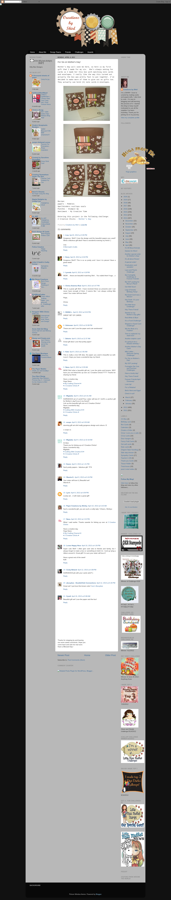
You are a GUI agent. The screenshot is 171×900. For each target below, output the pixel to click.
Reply (65, 250)
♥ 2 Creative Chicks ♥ (71, 386)
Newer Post (63, 655)
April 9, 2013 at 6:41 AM (82, 396)
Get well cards (126, 444)
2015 (126, 212)
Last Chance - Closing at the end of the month (45, 343)
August (128, 233)
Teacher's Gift (126, 458)
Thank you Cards (127, 461)
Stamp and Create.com (41, 338)
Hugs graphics (131, 172)
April (127, 245)
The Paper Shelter (39, 369)
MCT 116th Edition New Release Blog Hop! (45, 115)
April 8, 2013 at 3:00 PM (78, 235)
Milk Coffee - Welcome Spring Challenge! (132, 353)
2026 (126, 197)
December (129, 221)
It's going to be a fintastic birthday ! (132, 342)
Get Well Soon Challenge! (130, 305)
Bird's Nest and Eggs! (133, 390)
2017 (126, 206)
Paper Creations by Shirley (76, 506)
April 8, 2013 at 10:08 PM (83, 325)
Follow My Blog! (127, 479)
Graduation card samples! (131, 266)
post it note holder (127, 469)
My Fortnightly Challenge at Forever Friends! (132, 277)
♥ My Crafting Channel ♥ (72, 383)
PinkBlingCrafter (38, 294)
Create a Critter (126, 430)
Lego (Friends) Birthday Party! (131, 291)
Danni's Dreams (38, 192)
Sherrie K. (70, 477)
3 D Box (124, 419)
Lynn (68, 493)
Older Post (110, 655)
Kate (67, 352)
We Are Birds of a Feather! (131, 329)
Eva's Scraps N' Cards (40, 232)
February (129, 400)
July (127, 236)
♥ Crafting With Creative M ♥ (73, 410)
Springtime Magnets (44, 267)
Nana (67, 367)
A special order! (130, 262)
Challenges (79, 52)
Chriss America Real (73, 286)
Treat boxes (125, 466)
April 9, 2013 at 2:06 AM (78, 352)
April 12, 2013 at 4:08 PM (87, 570)
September (129, 230)
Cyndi (68, 596)
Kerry (67, 257)
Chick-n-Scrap (37, 110)
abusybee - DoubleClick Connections (81, 583)
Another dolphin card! (133, 338)
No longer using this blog (40, 194)
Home (32, 52)
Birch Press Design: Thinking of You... (45, 284)
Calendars (125, 427)
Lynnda (68, 272)
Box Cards (125, 424)
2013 (126, 218)
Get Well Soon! (130, 287)
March (128, 397)
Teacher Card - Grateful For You (46, 180)
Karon (68, 464)
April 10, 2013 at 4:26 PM (91, 545)
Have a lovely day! (131, 373)
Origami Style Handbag (129, 450)
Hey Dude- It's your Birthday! (132, 300)
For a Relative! (130, 387)
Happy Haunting (44, 250)
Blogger (98, 894)
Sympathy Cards (127, 455)
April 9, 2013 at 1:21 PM (80, 464)
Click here (124, 483)
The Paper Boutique (40, 353)
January (128, 403)
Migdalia (69, 396)
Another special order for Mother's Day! (133, 255)
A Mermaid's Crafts (70, 247)
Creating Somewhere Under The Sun (40, 175)
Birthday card (126, 422)
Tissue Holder (126, 463)
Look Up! (128, 384)
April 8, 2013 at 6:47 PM (91, 286)
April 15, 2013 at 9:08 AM (81, 596)
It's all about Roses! (132, 259)
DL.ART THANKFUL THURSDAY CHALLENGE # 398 (45, 222)
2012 (126, 407)
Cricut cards (125, 436)
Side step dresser (127, 452)
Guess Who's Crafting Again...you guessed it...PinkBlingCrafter (46, 301)
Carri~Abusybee (97, 586)
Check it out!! (130, 393)
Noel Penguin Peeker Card (45, 234)
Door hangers (126, 438)
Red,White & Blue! (131, 318)
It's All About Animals (132, 248)
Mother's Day (85, 219)
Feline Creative (38, 247)
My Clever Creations (40, 279)
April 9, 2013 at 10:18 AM (83, 440)
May (127, 242)
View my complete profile (130, 118)
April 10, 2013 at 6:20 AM (97, 506)
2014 (126, 215)
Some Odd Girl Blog (40, 329)
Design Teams (55, 52)
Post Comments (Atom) (76, 660)
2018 (126, 203)
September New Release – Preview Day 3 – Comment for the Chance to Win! (41, 380)
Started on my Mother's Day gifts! (132, 313)
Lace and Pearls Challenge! (131, 271)
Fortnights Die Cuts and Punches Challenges (132, 368)
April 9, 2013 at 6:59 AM (81, 422)
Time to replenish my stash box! (132, 334)
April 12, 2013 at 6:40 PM (106, 583)
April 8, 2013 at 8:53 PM (82, 312)
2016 (126, 209)
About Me (42, 52)
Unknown (69, 325)
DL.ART (35, 216)
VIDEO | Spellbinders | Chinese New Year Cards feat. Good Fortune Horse (46, 99)
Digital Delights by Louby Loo (39, 200)
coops (68, 422)
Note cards (125, 447)
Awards (90, 52)
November (129, 224)
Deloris (68, 338)
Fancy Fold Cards (127, 441)
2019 (126, 200)
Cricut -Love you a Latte (130, 433)
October (128, 227)
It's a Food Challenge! (133, 321)
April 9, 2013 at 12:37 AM (81, 338)
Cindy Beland (71, 570)
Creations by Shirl (130, 89)
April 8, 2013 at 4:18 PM (81, 272)
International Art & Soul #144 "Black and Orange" (45, 318)
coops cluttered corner (41, 142)
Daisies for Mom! (131, 251)
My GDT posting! (131, 363)
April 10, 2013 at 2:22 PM (80, 519)
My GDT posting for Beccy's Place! (132, 283)
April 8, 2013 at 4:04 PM (79, 257)
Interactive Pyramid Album (46, 356)
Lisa (67, 235)
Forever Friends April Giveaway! (132, 380)
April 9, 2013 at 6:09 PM (80, 493)
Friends (68, 52)
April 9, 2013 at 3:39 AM (79, 367)
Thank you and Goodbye (40, 371)
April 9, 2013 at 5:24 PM (83, 477)
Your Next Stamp (38, 376)
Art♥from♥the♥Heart (40, 93)
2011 (125, 410)
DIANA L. (68, 312)
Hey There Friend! (131, 309)
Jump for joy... (46, 79)
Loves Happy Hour (73, 545)
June (127, 239)
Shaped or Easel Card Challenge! (133, 325)
